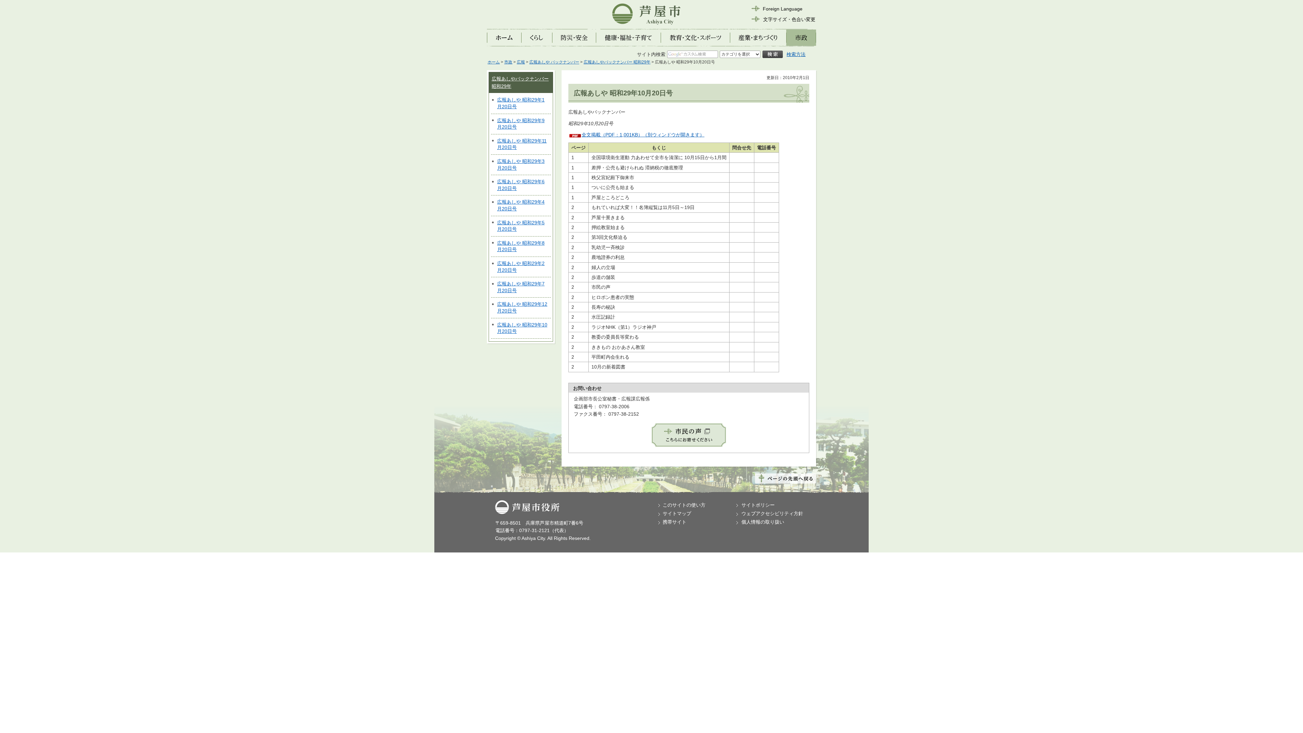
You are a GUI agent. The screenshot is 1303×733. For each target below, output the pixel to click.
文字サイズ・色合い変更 (789, 19)
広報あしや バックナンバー (554, 62)
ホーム (494, 62)
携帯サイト (674, 522)
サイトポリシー (758, 505)
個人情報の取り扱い (762, 522)
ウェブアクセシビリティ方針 (772, 513)
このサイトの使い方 (684, 505)
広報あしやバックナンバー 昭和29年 (617, 62)
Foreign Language (782, 9)
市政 (508, 62)
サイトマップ (677, 513)
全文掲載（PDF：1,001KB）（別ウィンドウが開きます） (643, 134)
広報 (521, 62)
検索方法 (796, 54)
